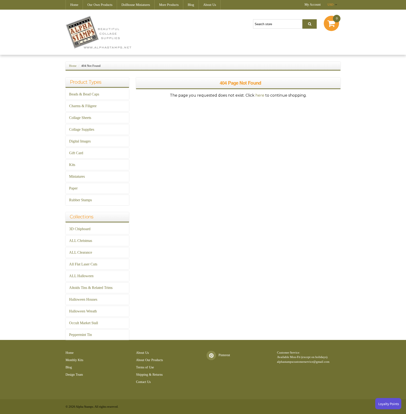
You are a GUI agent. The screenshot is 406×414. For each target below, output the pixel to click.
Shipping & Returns (149, 374)
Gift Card (76, 153)
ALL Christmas (80, 241)
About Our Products (149, 360)
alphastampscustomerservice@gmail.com (303, 361)
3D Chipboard (79, 229)
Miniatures (77, 176)
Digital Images (80, 141)
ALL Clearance (80, 252)
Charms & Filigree (83, 106)
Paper (73, 188)
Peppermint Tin (80, 335)
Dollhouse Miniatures (135, 5)
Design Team (74, 374)
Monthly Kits (74, 360)
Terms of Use (145, 367)
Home (74, 5)
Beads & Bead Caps (84, 94)
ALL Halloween (81, 276)
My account (312, 4)
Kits (72, 165)
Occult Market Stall (83, 323)
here (259, 95)
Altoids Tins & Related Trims (91, 288)
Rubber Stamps (80, 200)
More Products (169, 5)
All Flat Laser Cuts (83, 264)
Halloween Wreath (83, 311)
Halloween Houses (83, 299)
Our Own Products (99, 5)
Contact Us (143, 382)
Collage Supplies (81, 129)
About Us (209, 5)
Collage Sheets (80, 118)
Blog (191, 5)
